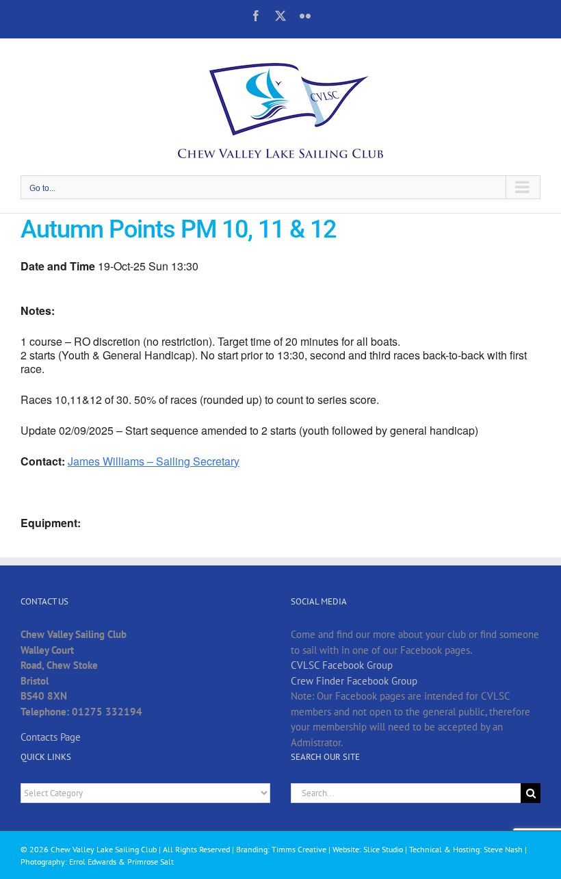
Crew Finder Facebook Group (354, 680)
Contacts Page (51, 736)
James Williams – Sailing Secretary (153, 461)
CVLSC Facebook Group (342, 665)
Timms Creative (299, 849)
